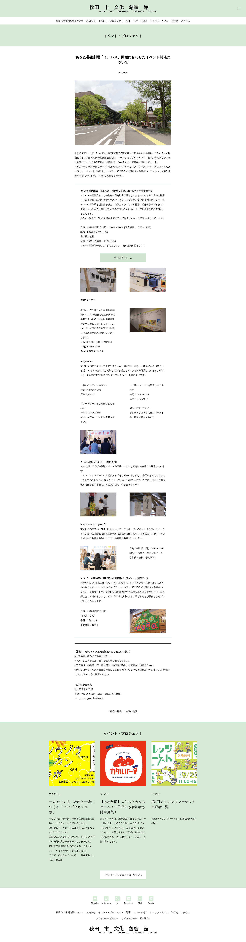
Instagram (106, 903)
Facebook (128, 903)
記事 (128, 20)
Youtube (95, 903)
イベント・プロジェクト (110, 20)
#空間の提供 (130, 711)
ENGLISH (145, 918)
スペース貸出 (140, 20)
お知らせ (90, 20)
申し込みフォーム (123, 257)
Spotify (151, 903)
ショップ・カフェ (159, 20)
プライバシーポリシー (107, 918)
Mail (140, 903)
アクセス (185, 20)
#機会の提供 (115, 711)
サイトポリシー (129, 918)
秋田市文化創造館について (69, 20)
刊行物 (174, 20)
